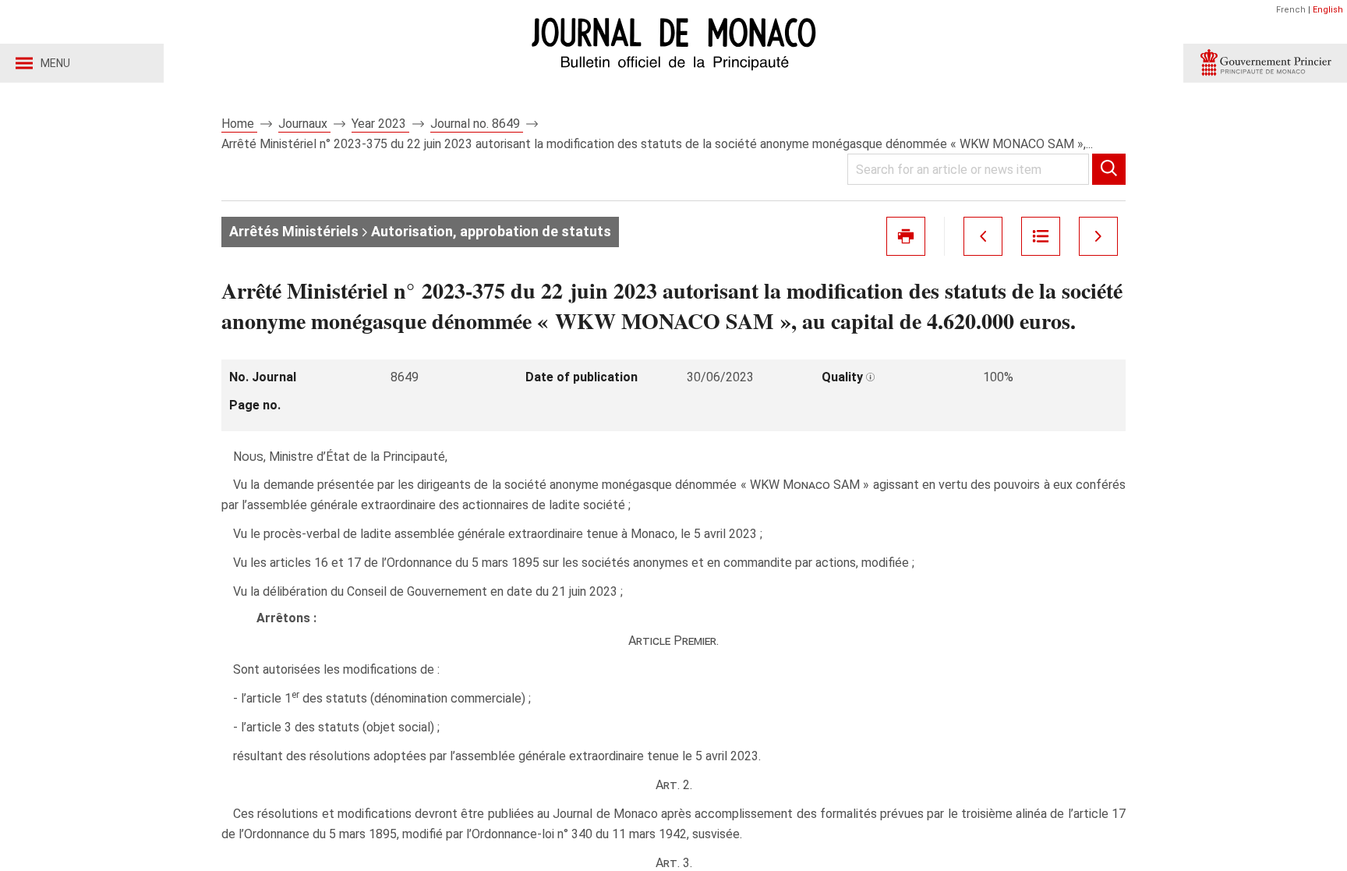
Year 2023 (380, 123)
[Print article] (905, 236)
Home (239, 123)
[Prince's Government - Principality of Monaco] (1265, 63)
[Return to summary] (1040, 236)
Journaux (304, 123)
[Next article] (1098, 236)
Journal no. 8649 (476, 123)
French (1291, 10)
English (1328, 10)
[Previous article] (982, 236)
